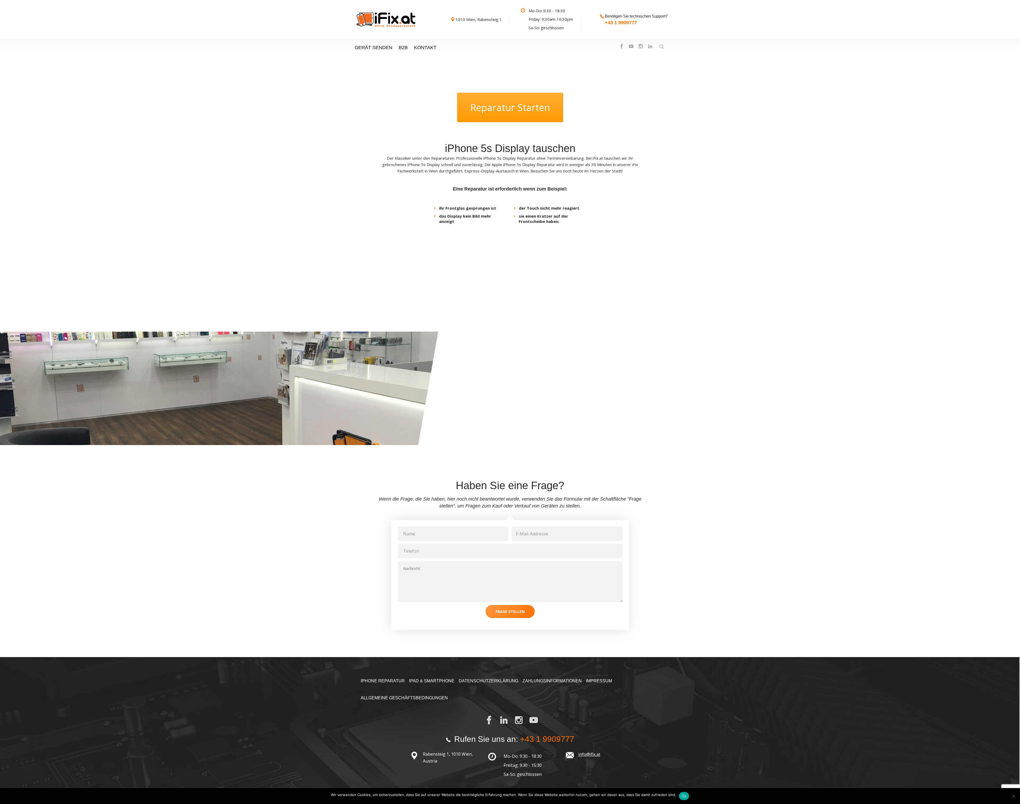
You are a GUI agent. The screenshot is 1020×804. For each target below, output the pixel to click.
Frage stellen (510, 611)
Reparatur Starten (510, 107)
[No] (1013, 796)
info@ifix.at (589, 754)
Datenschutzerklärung (488, 681)
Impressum (599, 681)
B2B (403, 47)
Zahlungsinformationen (552, 681)
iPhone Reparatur (383, 681)
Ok (684, 796)
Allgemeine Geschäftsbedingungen (404, 698)
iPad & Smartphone (431, 681)
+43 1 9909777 (621, 22)
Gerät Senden (373, 47)
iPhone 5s (493, 158)
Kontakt (425, 47)
